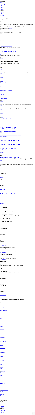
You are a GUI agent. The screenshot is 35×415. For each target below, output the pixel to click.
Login (2, 9)
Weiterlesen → (1, 64)
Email (23, 26)
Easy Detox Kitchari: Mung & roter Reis (5, 118)
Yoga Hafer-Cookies (3, 114)
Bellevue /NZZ (1, 367)
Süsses (0, 199)
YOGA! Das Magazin (2, 383)
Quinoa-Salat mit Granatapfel (4, 78)
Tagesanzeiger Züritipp (2, 337)
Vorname (7, 26)
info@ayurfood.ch (2, 402)
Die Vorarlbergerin (2, 315)
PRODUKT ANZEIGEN (3, 216)
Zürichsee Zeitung (2, 364)
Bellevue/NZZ (1, 375)
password (20, 32)
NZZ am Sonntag (2, 329)
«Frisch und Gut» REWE (3, 386)
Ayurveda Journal (2, 334)
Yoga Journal (1, 326)
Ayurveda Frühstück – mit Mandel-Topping (6, 90)
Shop (1, 5)
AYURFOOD (1, 2)
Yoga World (1, 356)
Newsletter (2, 13)
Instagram (2, 407)
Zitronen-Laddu (2, 189)
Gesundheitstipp (2, 353)
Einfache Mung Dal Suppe (3, 86)
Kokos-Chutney (2, 94)
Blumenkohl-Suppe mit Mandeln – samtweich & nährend (8, 197)
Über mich (2, 12)
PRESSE (2, 7)
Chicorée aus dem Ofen (3, 82)
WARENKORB (3, 8)
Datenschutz (10, 28)
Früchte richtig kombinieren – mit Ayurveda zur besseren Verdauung (9, 157)
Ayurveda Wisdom (3, 4)
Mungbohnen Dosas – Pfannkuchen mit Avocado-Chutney (8, 74)
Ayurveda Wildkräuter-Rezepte (3, 310)
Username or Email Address (9, 32)
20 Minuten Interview (2, 348)
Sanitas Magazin (2, 307)
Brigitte (1, 318)
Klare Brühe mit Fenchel (3, 98)
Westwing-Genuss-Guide (3, 391)
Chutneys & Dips (2, 203)
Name (15, 26)
